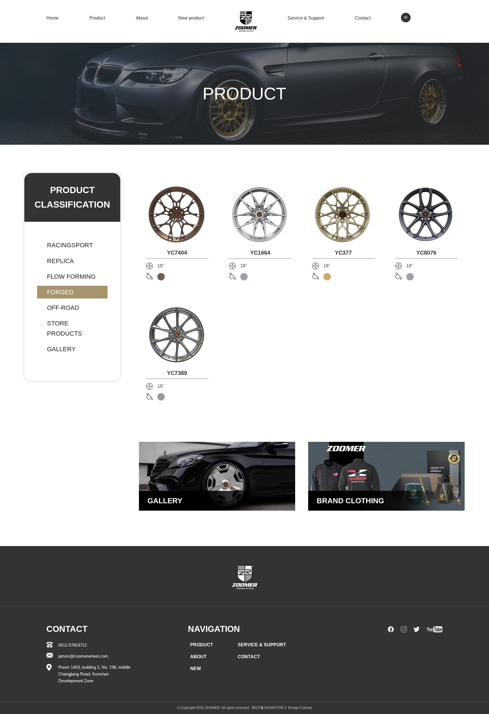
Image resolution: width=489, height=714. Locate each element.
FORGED (60, 292)
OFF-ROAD (63, 307)
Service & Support (306, 18)
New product (191, 18)
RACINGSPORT (70, 245)
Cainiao (306, 708)
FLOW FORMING (71, 276)
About (142, 18)
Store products (64, 328)
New (195, 668)
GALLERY (61, 349)
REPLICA (60, 261)
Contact (362, 18)
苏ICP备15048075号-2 (269, 708)
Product (97, 18)
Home (52, 18)
